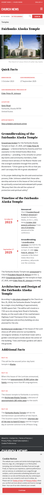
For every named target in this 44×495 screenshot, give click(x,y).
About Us (4, 438)
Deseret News (6, 2)
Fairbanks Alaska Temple (15, 412)
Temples (5, 22)
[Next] (39, 47)
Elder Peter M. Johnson (23, 280)
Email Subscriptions (20, 441)
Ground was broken (9, 143)
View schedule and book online (14, 123)
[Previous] (4, 47)
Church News (17, 2)
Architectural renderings (11, 329)
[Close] (41, 454)
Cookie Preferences (8, 443)
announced (32, 215)
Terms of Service (25, 438)
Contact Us (14, 438)
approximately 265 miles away (14, 400)
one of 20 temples (27, 227)
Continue (22, 490)
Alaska (13, 364)
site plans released (20, 299)
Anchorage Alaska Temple (16, 397)
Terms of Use (18, 481)
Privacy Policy (6, 441)
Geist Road (6, 105)
